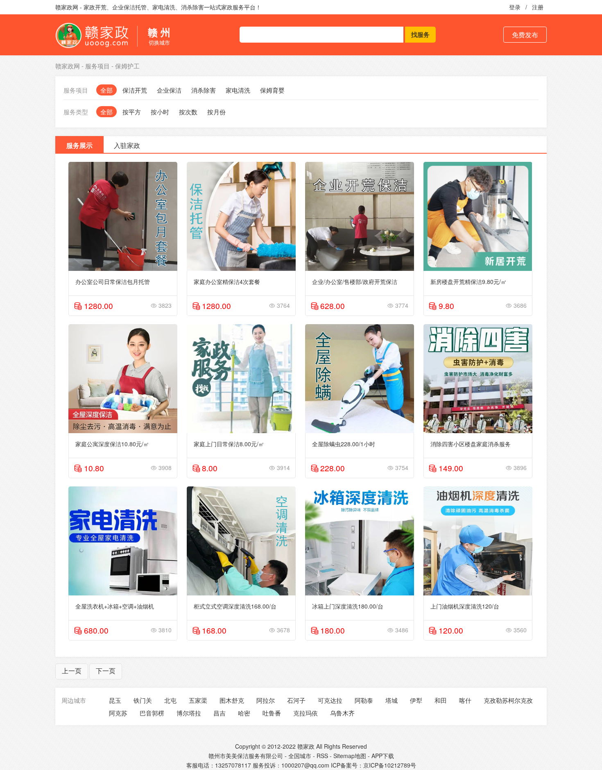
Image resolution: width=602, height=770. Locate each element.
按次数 (188, 111)
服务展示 (79, 145)
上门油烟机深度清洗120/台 (464, 606)
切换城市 (159, 36)
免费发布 (525, 34)
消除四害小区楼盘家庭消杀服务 (470, 444)
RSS (322, 756)
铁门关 (143, 700)
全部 (106, 90)
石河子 (296, 700)
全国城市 (299, 756)
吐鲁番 (272, 713)
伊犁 (416, 700)
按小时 (160, 111)
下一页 (105, 671)
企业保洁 (169, 90)
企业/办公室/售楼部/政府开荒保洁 (354, 281)
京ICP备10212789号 (389, 765)
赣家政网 (67, 65)
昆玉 (115, 700)
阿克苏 (118, 713)
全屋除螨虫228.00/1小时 (343, 444)
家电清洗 (238, 90)
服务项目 (97, 65)
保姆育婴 (272, 90)
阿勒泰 (364, 700)
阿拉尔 (265, 700)
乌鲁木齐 (342, 713)
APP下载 (382, 756)
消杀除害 (203, 90)
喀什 (465, 700)
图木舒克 (232, 700)
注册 (537, 7)
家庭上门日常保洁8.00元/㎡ (229, 444)
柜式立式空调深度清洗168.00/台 (235, 606)
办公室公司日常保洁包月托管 (112, 281)
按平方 (131, 111)
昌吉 (219, 713)
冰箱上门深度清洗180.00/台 (347, 606)
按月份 (216, 111)
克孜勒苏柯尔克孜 (508, 700)
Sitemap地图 (349, 756)
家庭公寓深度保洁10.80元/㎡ (112, 444)
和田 (441, 700)
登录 (515, 7)
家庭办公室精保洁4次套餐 (227, 281)
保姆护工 (127, 65)
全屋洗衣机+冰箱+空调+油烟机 (114, 606)
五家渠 (198, 700)
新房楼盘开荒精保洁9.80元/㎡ (468, 281)
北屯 (170, 700)
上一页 (71, 671)
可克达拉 (330, 700)
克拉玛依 (305, 713)
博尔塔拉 (189, 713)
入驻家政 (127, 145)
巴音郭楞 (152, 713)
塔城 (391, 700)
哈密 (244, 713)
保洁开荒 (134, 90)
